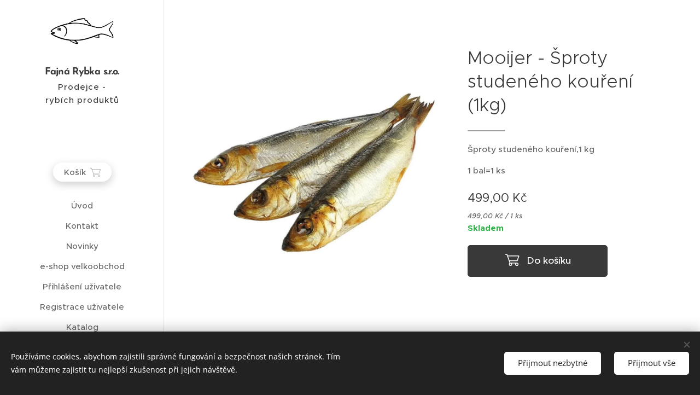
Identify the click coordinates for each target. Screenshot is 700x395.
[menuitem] (82, 205)
